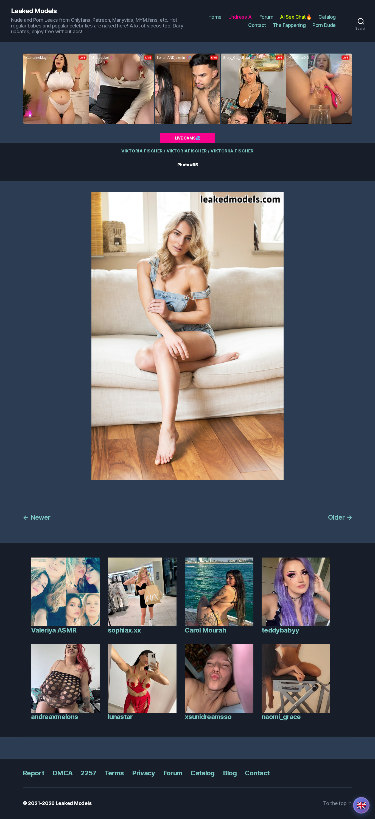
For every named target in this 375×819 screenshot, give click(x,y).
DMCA (62, 773)
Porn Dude (324, 25)
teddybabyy (280, 630)
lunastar (120, 717)
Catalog (327, 17)
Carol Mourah (205, 630)
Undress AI (240, 17)
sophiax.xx (124, 630)
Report (33, 773)
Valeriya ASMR (53, 630)
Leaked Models (34, 11)
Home (215, 17)
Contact (257, 25)
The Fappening (289, 25)
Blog (230, 773)
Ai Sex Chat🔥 (296, 17)
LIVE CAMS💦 (187, 138)
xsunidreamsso (208, 717)
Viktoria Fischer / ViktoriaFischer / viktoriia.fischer (187, 151)
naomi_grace (281, 717)
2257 (88, 773)
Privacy (143, 773)
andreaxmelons (54, 717)
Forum (266, 17)
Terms (114, 773)
